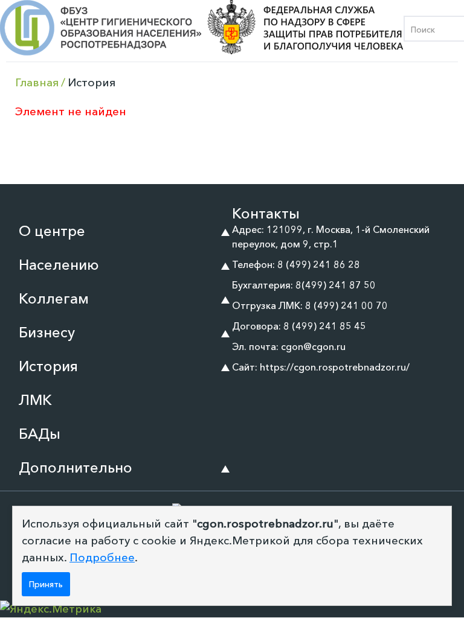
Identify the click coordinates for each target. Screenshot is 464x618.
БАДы (39, 433)
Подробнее (102, 557)
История (48, 366)
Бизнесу (47, 332)
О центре (52, 231)
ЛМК (35, 400)
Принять (46, 584)
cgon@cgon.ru (313, 346)
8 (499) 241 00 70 (346, 305)
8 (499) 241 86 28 (318, 264)
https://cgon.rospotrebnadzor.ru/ (335, 367)
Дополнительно (75, 467)
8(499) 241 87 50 (335, 285)
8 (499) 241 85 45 (324, 326)
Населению (59, 264)
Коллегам (54, 298)
